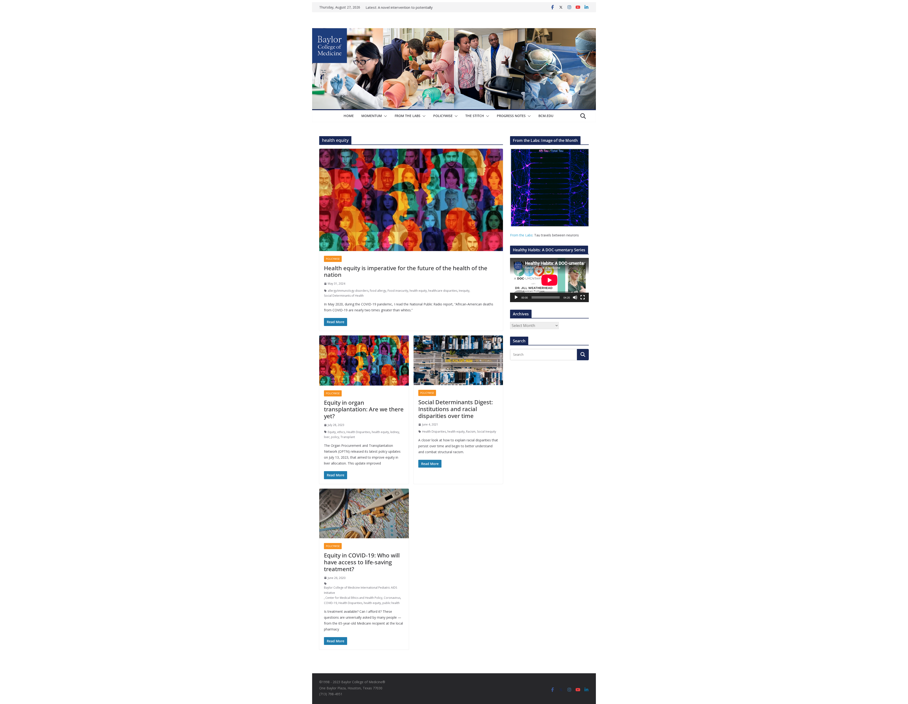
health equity (418, 291)
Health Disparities (358, 432)
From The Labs (407, 115)
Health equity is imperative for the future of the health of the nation (405, 271)
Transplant (347, 437)
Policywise (443, 115)
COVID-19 (330, 603)
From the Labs (521, 235)
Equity (332, 432)
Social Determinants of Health (344, 296)
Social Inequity (486, 432)
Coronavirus (392, 598)
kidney (394, 432)
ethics (341, 432)
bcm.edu (545, 115)
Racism (471, 432)
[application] (549, 280)
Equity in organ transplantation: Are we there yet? (364, 409)
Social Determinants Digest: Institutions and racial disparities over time (455, 409)
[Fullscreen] (582, 297)
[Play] (516, 297)
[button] (384, 116)
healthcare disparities (442, 291)
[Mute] (575, 297)
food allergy (378, 291)
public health (391, 603)
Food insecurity (398, 291)
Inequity (464, 291)
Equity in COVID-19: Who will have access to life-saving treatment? (362, 562)
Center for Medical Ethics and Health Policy (353, 598)
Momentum (371, 115)
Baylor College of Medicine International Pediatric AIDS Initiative (360, 590)
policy (335, 437)
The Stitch (474, 115)
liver (327, 437)
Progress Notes (511, 115)
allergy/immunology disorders (348, 291)
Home (349, 115)
